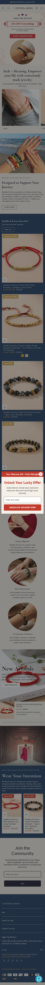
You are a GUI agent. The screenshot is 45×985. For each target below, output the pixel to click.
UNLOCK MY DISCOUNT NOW (22, 507)
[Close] (41, 474)
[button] (38, 979)
